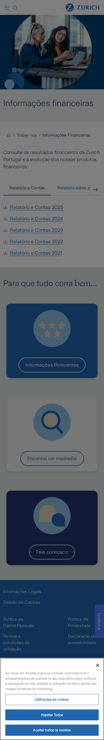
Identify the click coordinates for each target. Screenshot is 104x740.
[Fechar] (97, 665)
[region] (52, 699)
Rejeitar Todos (52, 715)
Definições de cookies (52, 699)
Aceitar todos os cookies (52, 730)
